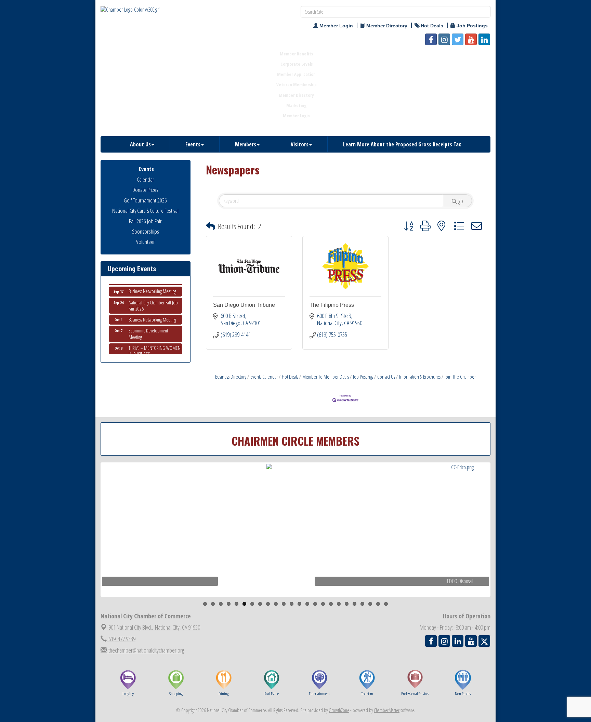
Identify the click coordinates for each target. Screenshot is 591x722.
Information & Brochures (420, 376)
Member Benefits (296, 54)
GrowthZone (339, 710)
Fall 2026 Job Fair (145, 221)
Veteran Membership (296, 84)
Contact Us (386, 376)
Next (502, 542)
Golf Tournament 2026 (145, 200)
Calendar (145, 179)
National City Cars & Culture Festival (145, 210)
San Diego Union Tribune (244, 305)
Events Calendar (264, 376)
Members (245, 144)
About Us (140, 144)
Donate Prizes (145, 190)
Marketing (296, 105)
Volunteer (145, 242)
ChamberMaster (386, 710)
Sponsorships (145, 231)
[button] (210, 226)
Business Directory (230, 376)
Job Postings (363, 376)
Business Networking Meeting (152, 283)
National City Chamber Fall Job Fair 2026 (153, 298)
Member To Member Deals (325, 376)
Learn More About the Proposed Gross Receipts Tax (402, 144)
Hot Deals (290, 376)
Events (192, 144)
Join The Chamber (460, 376)
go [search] (460, 201)
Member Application (296, 74)
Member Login (296, 116)
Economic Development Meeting (148, 326)
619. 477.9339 (121, 639)
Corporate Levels (296, 64)
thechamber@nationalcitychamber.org (145, 650)
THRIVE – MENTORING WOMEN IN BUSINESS (155, 343)
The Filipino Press (332, 305)
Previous (91, 542)
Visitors (299, 144)
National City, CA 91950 (154, 627)
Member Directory (296, 95)
